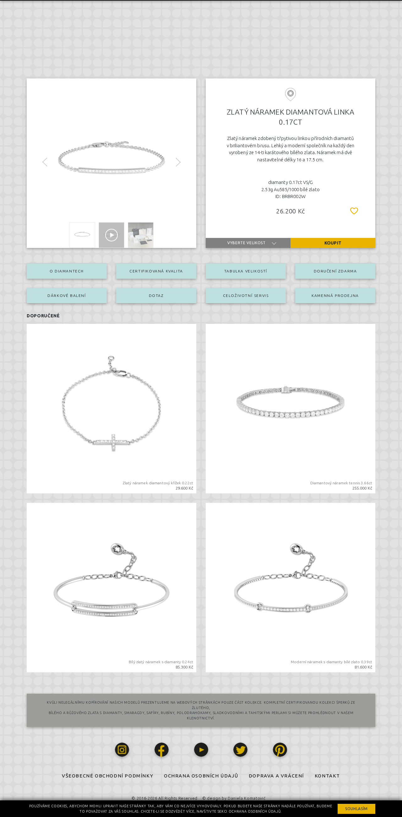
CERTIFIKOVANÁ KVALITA (156, 271)
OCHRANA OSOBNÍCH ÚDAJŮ (201, 775)
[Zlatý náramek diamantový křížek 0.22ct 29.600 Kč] (111, 408)
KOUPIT (332, 242)
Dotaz (156, 295)
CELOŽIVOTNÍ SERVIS (246, 295)
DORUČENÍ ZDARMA (335, 271)
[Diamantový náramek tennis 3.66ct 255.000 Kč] (290, 408)
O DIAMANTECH (67, 271)
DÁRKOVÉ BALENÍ (66, 295)
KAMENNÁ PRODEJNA (335, 295)
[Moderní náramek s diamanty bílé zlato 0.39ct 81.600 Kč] (290, 587)
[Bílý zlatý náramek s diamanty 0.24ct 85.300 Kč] (111, 587)
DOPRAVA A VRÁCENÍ (276, 775)
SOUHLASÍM (356, 809)
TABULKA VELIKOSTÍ (245, 271)
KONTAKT (327, 775)
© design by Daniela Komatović (233, 798)
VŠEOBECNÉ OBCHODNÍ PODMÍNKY (107, 775)
